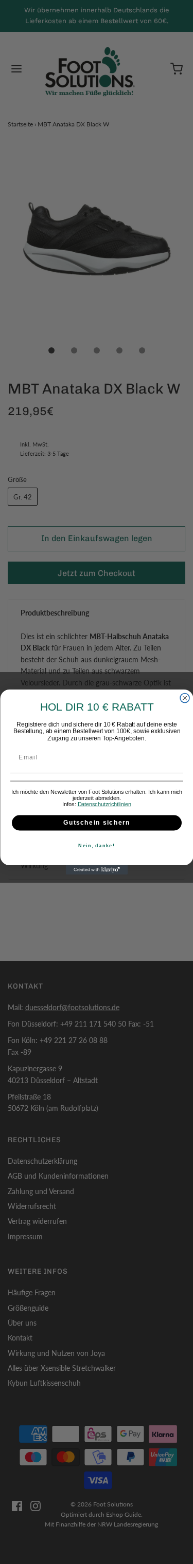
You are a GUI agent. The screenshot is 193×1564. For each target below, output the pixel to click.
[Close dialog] (184, 698)
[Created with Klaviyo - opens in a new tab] (97, 869)
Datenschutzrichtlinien (104, 804)
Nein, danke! (96, 846)
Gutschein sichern (96, 823)
